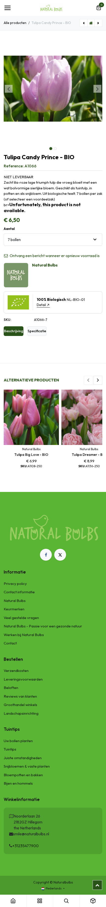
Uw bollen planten (18, 740)
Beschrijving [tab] (13, 331)
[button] (9, 89)
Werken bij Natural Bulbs (24, 634)
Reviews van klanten (20, 696)
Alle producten (15, 23)
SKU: (7, 319)
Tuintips (10, 749)
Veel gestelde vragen (21, 617)
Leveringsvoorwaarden (23, 679)
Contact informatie (19, 592)
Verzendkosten (16, 670)
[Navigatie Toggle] (7, 8)
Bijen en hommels (18, 783)
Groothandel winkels (20, 704)
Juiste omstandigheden (23, 757)
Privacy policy (15, 583)
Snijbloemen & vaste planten (27, 766)
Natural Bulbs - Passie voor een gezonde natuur (43, 626)
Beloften (11, 687)
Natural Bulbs (15, 600)
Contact (10, 643)
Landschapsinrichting (21, 713)
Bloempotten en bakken (23, 775)
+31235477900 (25, 845)
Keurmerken (14, 609)
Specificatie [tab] (37, 331)
